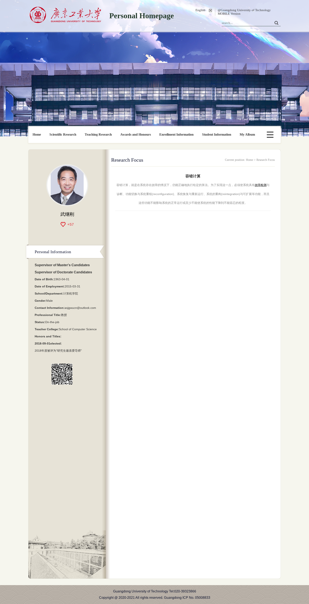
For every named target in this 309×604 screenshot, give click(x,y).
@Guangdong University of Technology (244, 10)
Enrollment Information (176, 134)
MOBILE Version (229, 13)
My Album (247, 134)
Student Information (216, 134)
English (200, 10)
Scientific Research (62, 134)
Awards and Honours (135, 134)
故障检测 (261, 185)
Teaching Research (98, 134)
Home (37, 134)
